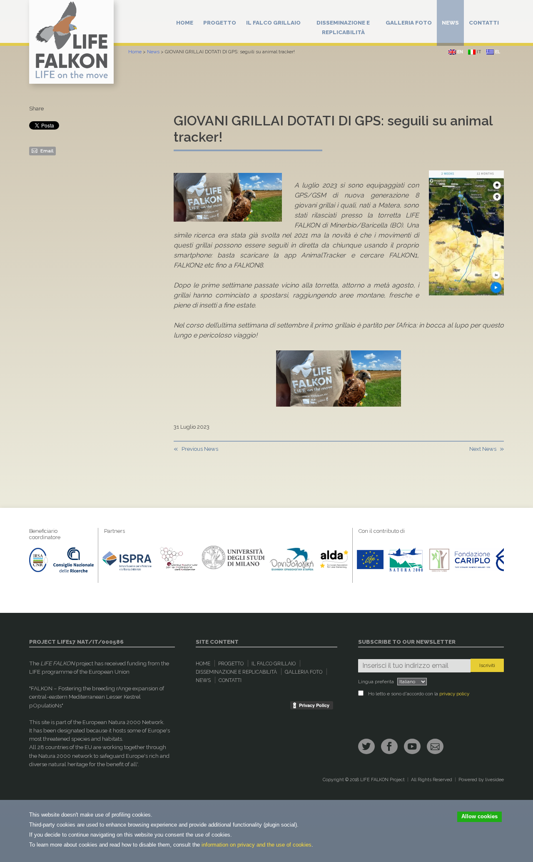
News (450, 22)
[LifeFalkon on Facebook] (389, 746)
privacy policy (454, 694)
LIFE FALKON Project (382, 779)
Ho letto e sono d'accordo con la (418, 694)
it (478, 52)
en (459, 52)
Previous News (200, 449)
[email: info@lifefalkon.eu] (435, 746)
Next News (482, 449)
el (497, 52)
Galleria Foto (409, 22)
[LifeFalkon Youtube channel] (412, 746)
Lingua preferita (376, 682)
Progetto (219, 22)
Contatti (484, 22)
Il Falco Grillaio (273, 22)
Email (46, 151)
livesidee (494, 779)
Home (184, 22)
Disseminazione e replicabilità (343, 27)
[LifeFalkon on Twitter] (366, 746)
